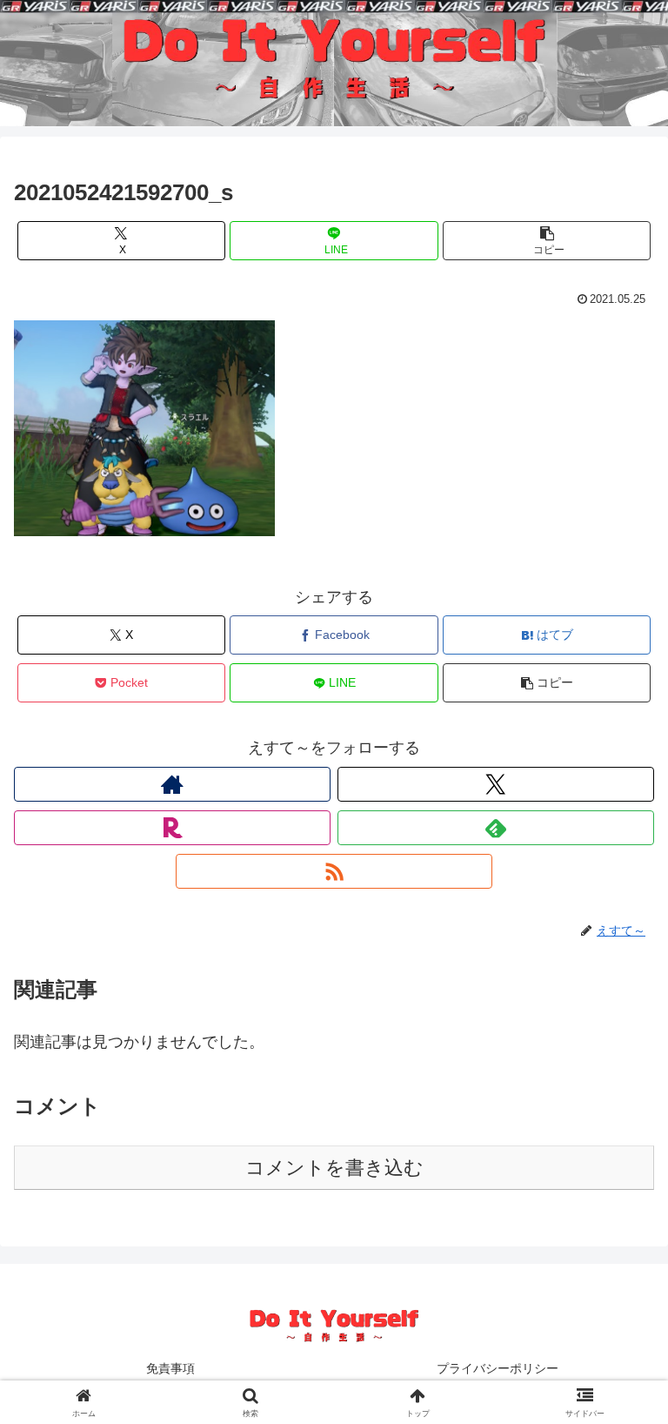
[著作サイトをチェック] (172, 784)
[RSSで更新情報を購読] (334, 871)
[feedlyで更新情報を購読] (495, 827)
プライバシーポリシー (497, 1368)
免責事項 (170, 1368)
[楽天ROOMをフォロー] (172, 827)
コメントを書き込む (334, 1168)
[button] (547, 240)
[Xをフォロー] (495, 784)
